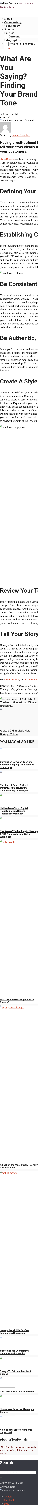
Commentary (13, 22)
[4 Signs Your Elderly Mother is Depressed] (7, 1424)
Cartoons (14, 36)
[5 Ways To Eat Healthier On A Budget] (7, 1366)
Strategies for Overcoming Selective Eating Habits (14, 1352)
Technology (12, 26)
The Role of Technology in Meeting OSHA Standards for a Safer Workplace (19, 834)
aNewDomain (7, 159)
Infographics (12, 40)
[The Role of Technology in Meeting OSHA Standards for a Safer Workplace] (7, 826)
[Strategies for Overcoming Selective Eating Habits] (7, 1345)
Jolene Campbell (11, 113)
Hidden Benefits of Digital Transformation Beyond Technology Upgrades (14, 811)
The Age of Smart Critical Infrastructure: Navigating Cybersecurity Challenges (14, 788)
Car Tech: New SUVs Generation (17, 1391)
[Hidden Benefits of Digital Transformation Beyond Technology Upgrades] (7, 803)
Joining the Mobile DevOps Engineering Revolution (14, 1331)
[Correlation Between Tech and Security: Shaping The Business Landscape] (7, 757)
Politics (9, 33)
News (8, 19)
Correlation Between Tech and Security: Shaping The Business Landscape (17, 765)
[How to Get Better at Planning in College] (7, 1404)
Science (9, 29)
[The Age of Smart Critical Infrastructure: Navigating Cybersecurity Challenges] (7, 780)
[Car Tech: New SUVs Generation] (7, 1386)
